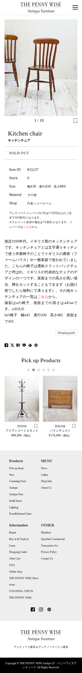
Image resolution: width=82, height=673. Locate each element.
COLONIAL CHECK (21, 591)
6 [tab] (53, 370)
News (44, 468)
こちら (42, 297)
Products (16, 461)
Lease (12, 545)
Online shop (15, 571)
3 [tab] (38, 370)
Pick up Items (16, 468)
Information (18, 525)
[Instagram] (41, 610)
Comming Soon (17, 481)
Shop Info (46, 481)
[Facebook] (33, 610)
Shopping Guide (18, 552)
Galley (44, 474)
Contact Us (47, 558)
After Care (14, 558)
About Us (46, 487)
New (11, 474)
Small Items (15, 500)
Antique (13, 487)
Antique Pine (16, 494)
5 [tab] (48, 370)
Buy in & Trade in (19, 539)
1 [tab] (28, 370)
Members (46, 532)
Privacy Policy (49, 552)
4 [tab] (43, 370)
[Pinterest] (49, 610)
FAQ (12, 565)
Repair (12, 532)
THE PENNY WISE (20, 597)
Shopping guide (66, 332)
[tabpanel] (22, 406)
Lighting (13, 507)
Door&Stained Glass (20, 513)
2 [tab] (33, 370)
